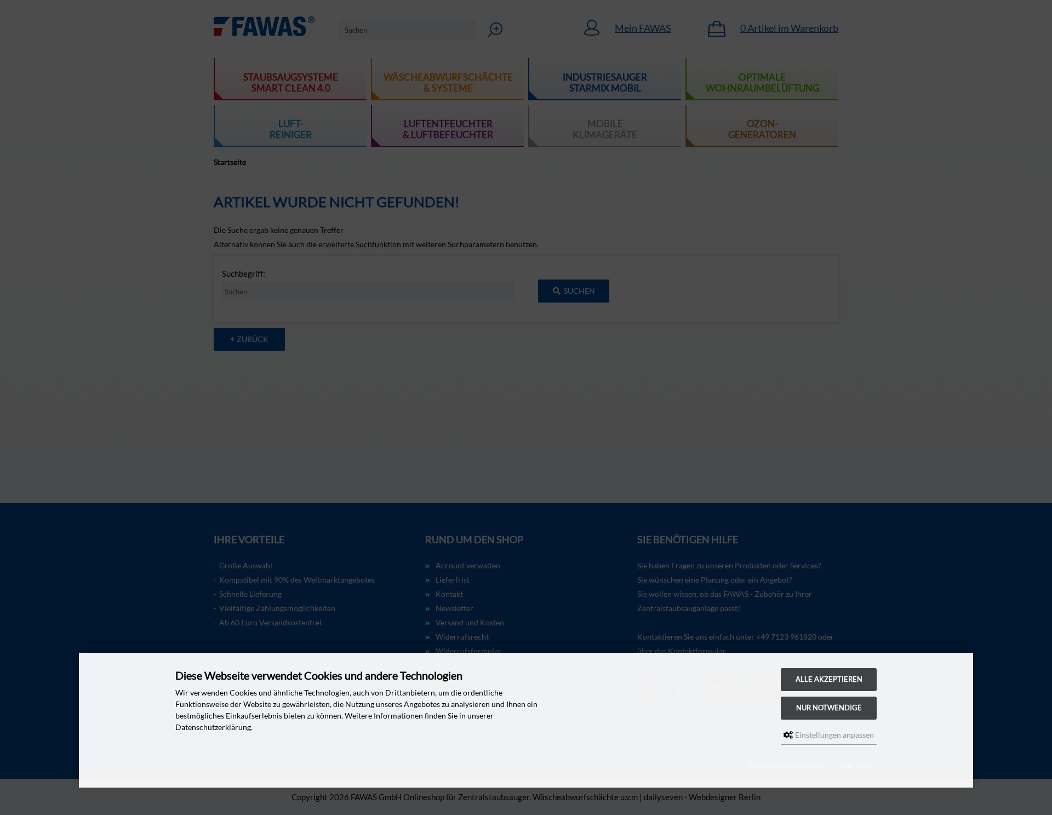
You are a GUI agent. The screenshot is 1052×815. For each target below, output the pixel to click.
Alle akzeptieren (829, 679)
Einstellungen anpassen (833, 734)
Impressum (858, 765)
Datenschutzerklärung (786, 765)
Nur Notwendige (829, 708)
